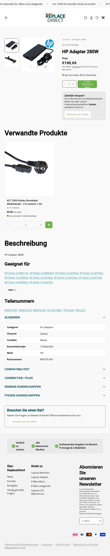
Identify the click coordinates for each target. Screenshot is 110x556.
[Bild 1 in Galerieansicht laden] (12, 45)
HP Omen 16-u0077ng (41, 282)
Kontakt (11, 481)
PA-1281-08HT (54, 310)
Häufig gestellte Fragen (15, 491)
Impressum (47, 544)
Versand (75, 66)
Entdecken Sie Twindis (78, 114)
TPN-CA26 (68, 310)
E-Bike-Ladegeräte (41, 486)
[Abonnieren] (99, 521)
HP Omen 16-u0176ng (65, 277)
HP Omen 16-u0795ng (66, 273)
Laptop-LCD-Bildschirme (38, 492)
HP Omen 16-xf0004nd (42, 273)
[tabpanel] (55, 370)
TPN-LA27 (80, 310)
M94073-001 (11, 310)
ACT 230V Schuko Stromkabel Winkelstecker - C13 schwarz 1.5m (24, 202)
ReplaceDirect (13, 547)
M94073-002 (25, 310)
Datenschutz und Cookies (85, 544)
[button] (7, 17)
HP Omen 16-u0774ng (91, 273)
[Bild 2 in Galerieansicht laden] (12, 60)
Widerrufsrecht (62, 544)
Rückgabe (12, 485)
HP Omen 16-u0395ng (16, 277)
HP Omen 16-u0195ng (41, 277)
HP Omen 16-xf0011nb (17, 273)
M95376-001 (39, 310)
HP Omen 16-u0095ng (16, 282)
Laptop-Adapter (39, 477)
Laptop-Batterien (40, 472)
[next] (45, 67)
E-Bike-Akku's (38, 481)
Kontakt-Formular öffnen (24, 421)
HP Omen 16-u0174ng (90, 277)
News (10, 476)
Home (67, 39)
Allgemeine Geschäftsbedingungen (22, 544)
